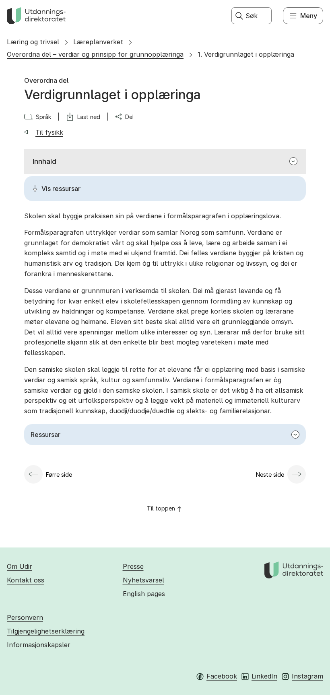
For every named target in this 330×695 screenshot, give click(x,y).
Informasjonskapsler (38, 645)
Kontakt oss (25, 580)
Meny (308, 16)
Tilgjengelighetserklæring (46, 631)
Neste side (270, 474)
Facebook (221, 676)
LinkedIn (264, 676)
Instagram (307, 676)
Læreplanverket (98, 42)
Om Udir (19, 566)
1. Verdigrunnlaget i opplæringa (246, 54)
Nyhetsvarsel (143, 580)
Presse (133, 566)
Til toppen (161, 508)
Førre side (59, 474)
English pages (144, 594)
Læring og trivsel (33, 42)
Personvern (25, 617)
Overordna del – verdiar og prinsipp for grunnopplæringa (95, 54)
